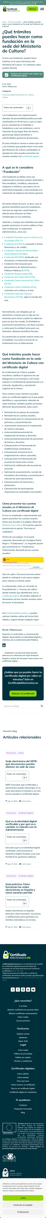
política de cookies (27, 1191)
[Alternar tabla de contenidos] (27, 108)
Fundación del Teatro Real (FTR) (19, 277)
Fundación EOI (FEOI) (14, 257)
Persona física (11, 753)
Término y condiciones (23, 1061)
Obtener (32, 9)
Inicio (4, 22)
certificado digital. (30, 156)
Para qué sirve (23, 1081)
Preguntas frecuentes (23, 1109)
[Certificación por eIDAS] (23, 1172)
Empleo (21, 753)
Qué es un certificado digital (23, 1088)
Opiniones (23, 1037)
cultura (5, 97)
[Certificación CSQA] (23, 1157)
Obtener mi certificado (23, 693)
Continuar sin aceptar (23, 1205)
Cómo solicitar (23, 1074)
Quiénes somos (23, 1034)
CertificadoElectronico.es (18, 613)
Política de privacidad (23, 1054)
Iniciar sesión (23, 1017)
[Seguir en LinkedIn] (28, 990)
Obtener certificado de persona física (23, 1010)
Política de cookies (23, 1057)
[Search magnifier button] (42, 706)
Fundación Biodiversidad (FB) (18, 273)
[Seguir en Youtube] (33, 990)
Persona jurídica (14, 22)
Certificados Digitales (25, 813)
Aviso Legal (23, 1050)
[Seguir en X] (13, 990)
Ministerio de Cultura (25, 95)
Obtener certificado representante (23, 1013)
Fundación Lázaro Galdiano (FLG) (20, 287)
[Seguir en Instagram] (23, 990)
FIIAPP (25, 270)
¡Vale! (23, 1198)
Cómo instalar (23, 1077)
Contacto (23, 1105)
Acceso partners (23, 1021)
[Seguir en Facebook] (18, 990)
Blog (23, 1112)
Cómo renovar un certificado (23, 1085)
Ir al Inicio (23, 1006)
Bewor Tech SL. (17, 971)
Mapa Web (23, 1041)
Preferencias (23, 1212)
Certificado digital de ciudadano (23, 1092)
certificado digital (10, 596)
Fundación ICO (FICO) (14, 244)
